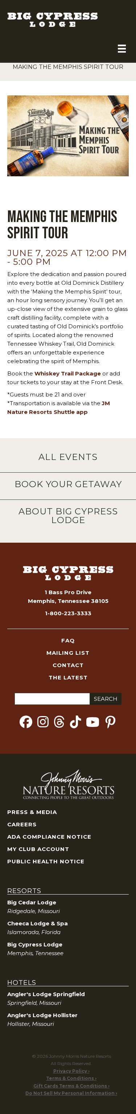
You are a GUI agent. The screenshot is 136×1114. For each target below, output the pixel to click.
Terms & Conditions (70, 1078)
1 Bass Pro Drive (68, 592)
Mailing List (68, 652)
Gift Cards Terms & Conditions (70, 1086)
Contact (68, 665)
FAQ (68, 640)
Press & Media (32, 812)
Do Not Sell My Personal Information (70, 1093)
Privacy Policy (70, 1071)
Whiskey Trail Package (67, 373)
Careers (22, 824)
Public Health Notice (46, 861)
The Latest (68, 677)
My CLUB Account (38, 849)
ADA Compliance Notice (49, 836)
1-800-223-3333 (68, 613)
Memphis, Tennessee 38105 (68, 600)
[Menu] (122, 49)
